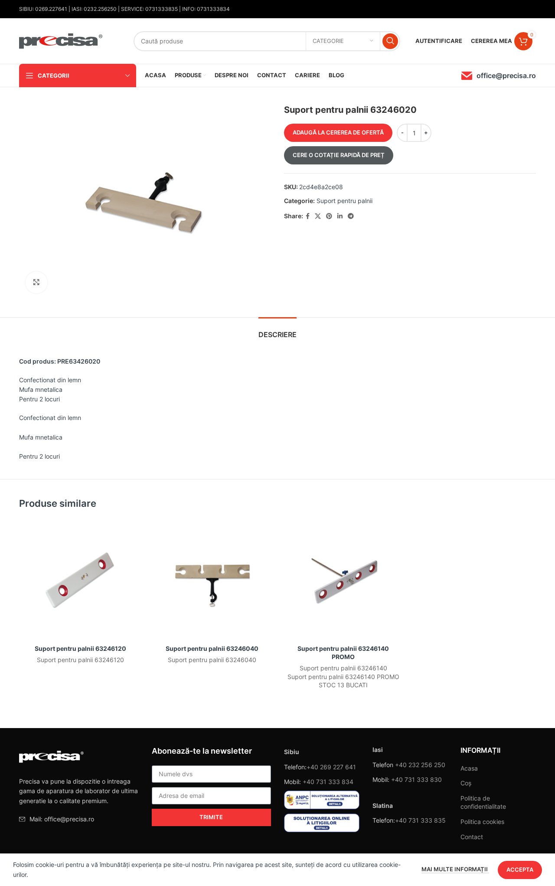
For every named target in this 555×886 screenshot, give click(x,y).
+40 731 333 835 (420, 820)
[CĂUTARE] (390, 41)
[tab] (277, 330)
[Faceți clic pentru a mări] (36, 282)
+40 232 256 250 (420, 764)
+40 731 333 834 (328, 781)
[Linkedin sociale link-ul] (340, 216)
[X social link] (317, 216)
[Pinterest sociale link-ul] (329, 216)
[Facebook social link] (307, 216)
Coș (465, 783)
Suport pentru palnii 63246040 (212, 648)
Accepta (519, 869)
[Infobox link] (498, 75)
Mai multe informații (455, 869)
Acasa (469, 768)
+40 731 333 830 (416, 779)
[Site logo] (61, 40)
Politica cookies (482, 821)
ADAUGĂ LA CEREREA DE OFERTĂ (338, 132)
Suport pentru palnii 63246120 (80, 648)
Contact (471, 836)
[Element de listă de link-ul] (79, 819)
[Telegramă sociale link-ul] (350, 216)
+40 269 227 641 (331, 767)
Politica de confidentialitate (483, 802)
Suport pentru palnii (344, 200)
